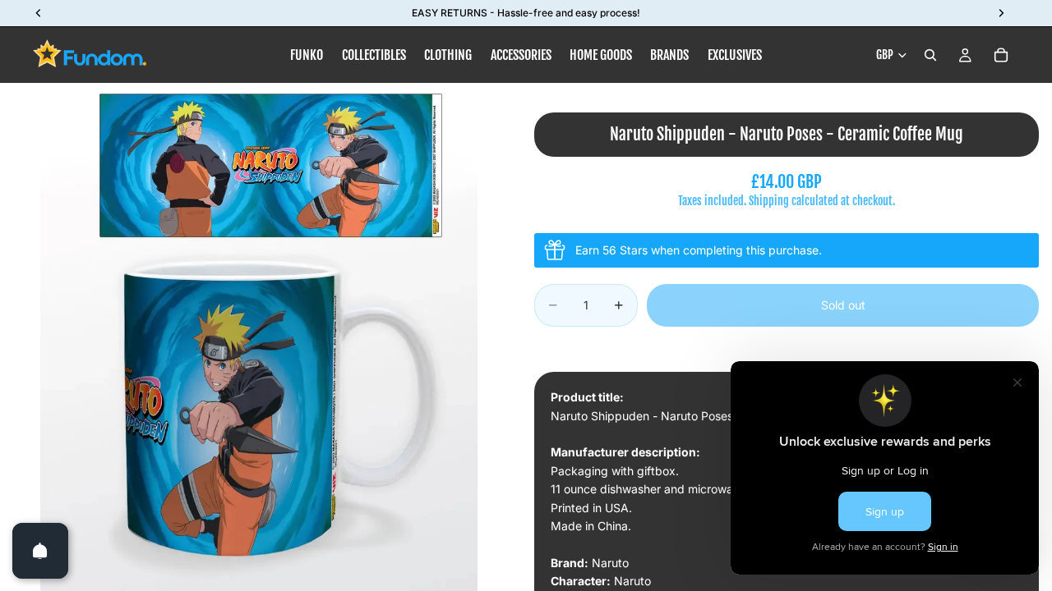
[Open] (40, 551)
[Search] (930, 55)
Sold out (843, 305)
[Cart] (1001, 55)
